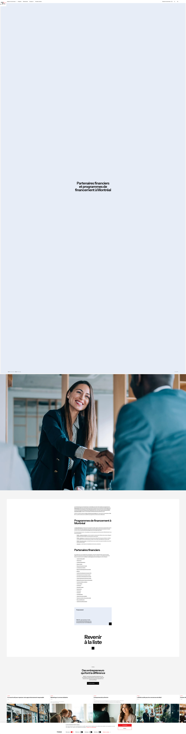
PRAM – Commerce (80, 538)
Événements (25, 1)
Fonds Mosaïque (80, 594)
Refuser (124, 728)
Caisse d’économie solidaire (82, 596)
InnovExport (79, 585)
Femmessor (79, 590)
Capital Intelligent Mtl (81, 558)
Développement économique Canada (83, 574)
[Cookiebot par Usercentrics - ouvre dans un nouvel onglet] (59, 732)
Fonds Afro (79, 592)
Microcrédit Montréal (80, 599)
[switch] (81, 732)
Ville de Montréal (78, 527)
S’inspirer (19, 1)
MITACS (78, 571)
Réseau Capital (79, 564)
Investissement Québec (81, 567)
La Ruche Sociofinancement (82, 601)
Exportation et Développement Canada (84, 576)
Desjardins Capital (80, 587)
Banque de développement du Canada (84, 569)
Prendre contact (38, 1)
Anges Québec (79, 583)
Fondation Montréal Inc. (81, 562)
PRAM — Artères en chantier (82, 535)
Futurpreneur (79, 560)
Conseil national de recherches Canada (84, 578)
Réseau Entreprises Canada (82, 565)
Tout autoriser (124, 725)
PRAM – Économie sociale (81, 541)
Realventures (79, 589)
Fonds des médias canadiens (82, 581)
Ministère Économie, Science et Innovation (84, 580)
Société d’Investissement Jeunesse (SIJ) (84, 573)
